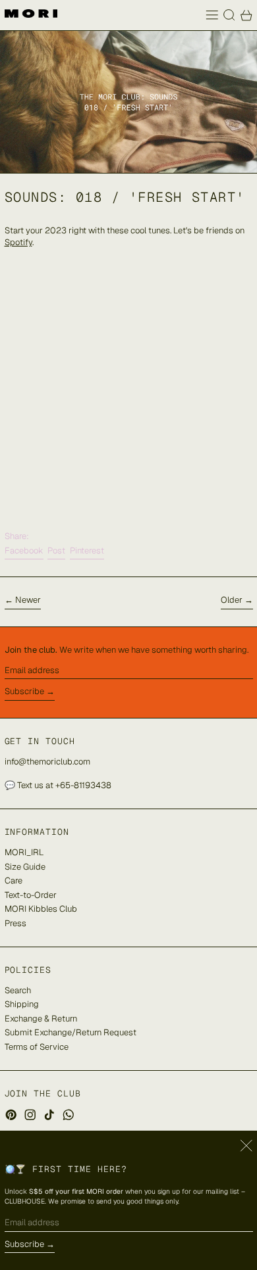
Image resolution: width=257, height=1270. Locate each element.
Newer (28, 599)
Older (232, 599)
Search (18, 990)
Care (13, 880)
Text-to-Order (31, 895)
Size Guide (25, 866)
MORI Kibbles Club (41, 908)
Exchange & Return (41, 1018)
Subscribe (24, 691)
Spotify (18, 242)
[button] (229, 15)
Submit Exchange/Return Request (70, 1032)
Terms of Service (37, 1046)
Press (15, 923)
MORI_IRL (24, 852)
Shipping (22, 1004)
